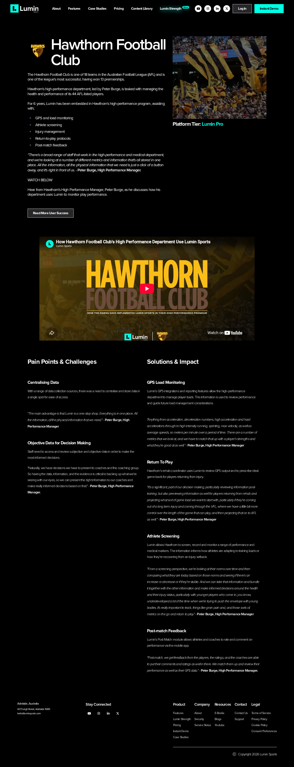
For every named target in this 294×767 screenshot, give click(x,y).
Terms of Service (261, 713)
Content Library (142, 8)
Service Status (202, 725)
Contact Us (241, 713)
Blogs (218, 719)
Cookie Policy (259, 725)
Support (239, 719)
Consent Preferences (264, 731)
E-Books (219, 713)
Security (199, 719)
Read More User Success (50, 213)
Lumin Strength (171, 8)
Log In (242, 8)
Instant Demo (269, 8)
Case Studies (97, 8)
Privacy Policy (259, 719)
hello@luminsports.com (29, 713)
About (56, 8)
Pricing (119, 8)
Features (74, 8)
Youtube (219, 725)
